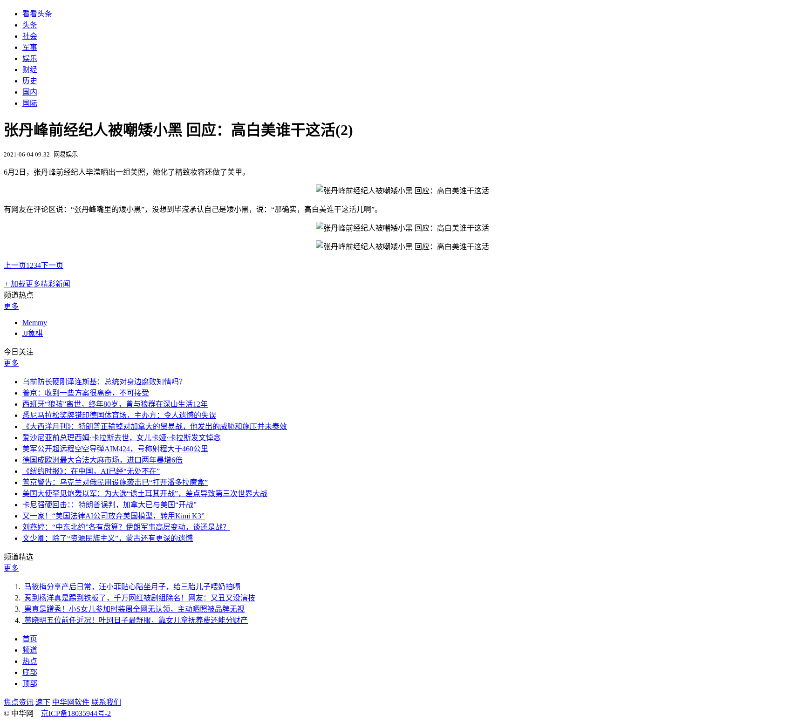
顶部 (29, 684)
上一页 (15, 265)
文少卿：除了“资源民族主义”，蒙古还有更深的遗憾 (107, 538)
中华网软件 (70, 702)
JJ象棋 (32, 333)
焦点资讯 (19, 702)
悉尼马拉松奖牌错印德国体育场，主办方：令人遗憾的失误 (119, 415)
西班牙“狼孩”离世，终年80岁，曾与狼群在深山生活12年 (115, 404)
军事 (29, 47)
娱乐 (29, 58)
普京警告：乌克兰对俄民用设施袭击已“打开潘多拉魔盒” (115, 482)
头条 (29, 25)
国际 (29, 103)
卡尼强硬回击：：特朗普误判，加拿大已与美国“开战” (109, 505)
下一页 (52, 265)
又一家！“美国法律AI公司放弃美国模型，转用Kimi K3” (113, 516)
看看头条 (37, 14)
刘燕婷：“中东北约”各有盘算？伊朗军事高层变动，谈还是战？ (126, 527)
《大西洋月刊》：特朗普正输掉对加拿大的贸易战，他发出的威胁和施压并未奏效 (154, 426)
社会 (29, 36)
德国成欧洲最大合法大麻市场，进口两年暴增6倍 (102, 460)
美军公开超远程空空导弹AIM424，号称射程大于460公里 (115, 449)
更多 (11, 306)
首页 (29, 639)
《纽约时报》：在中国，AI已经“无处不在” (91, 471)
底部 (29, 672)
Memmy (34, 323)
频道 (29, 650)
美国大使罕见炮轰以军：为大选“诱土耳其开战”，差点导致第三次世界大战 (144, 493)
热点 (29, 661)
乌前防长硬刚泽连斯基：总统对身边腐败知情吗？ (104, 382)
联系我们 (106, 702)
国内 (29, 92)
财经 (29, 70)
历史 (29, 81)
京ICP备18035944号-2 (76, 713)
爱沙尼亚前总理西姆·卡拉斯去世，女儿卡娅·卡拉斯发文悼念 (121, 438)
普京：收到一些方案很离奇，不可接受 (85, 393)
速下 (42, 702)
